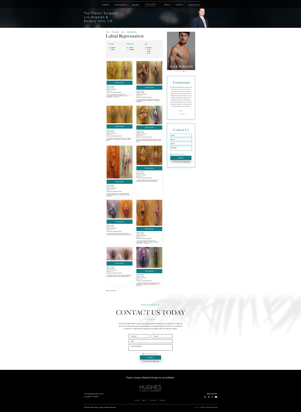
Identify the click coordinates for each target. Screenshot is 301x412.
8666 (112, 86)
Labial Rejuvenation (117, 92)
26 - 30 (149, 49)
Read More (116, 96)
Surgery (105, 5)
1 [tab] (176, 71)
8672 (112, 130)
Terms (188, 161)
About (167, 5)
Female (112, 49)
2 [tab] (178, 71)
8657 (142, 131)
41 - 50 (148, 53)
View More (119, 83)
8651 (142, 171)
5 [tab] (186, 71)
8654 (112, 185)
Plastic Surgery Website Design (142, 378)
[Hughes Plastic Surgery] (151, 5)
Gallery (135, 5)
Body (122, 32)
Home (107, 32)
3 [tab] (181, 71)
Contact (179, 5)
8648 (112, 225)
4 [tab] (183, 71)
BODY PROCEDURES (181, 65)
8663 (112, 267)
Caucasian (131, 49)
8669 (142, 232)
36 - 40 (149, 51)
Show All (113, 47)
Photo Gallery (115, 32)
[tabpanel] (181, 51)
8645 (142, 274)
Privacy (184, 161)
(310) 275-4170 (194, 5)
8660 (142, 91)
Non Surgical (121, 5)
